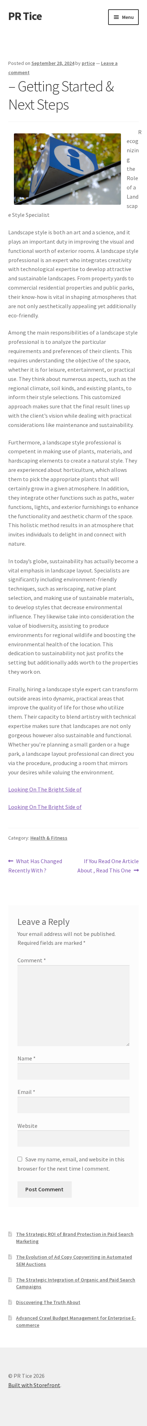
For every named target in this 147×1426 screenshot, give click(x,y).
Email (26, 1091)
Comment (31, 960)
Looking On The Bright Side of (45, 789)
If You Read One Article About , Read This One (108, 865)
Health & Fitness (48, 838)
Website (27, 1125)
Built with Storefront (34, 1385)
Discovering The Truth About (48, 1302)
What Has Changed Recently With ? (35, 865)
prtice (88, 63)
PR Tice (25, 16)
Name (26, 1058)
